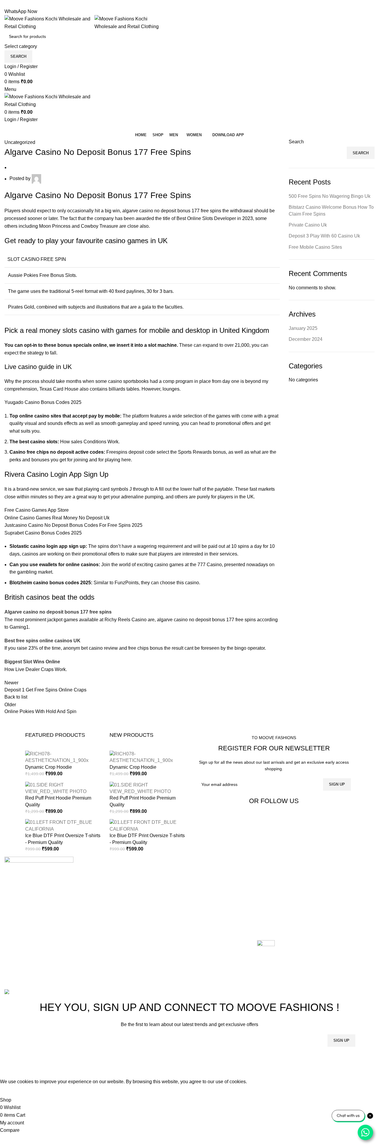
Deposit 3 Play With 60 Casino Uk (324, 235)
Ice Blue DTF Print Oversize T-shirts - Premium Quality (62, 839)
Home (137, 872)
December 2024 (305, 339)
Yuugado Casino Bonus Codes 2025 (42, 402)
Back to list (15, 696)
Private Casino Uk (308, 224)
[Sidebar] (7, 1070)
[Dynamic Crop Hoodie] (63, 757)
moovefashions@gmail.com (33, 948)
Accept (11, 1091)
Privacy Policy (272, 905)
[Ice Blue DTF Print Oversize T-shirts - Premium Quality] (63, 825)
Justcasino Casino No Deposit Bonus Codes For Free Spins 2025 (73, 525)
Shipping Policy (273, 894)
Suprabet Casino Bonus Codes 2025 (43, 532)
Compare (140, 894)
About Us (140, 883)
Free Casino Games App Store (36, 510)
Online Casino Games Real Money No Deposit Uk (57, 517)
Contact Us (142, 905)
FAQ (261, 916)
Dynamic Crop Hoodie (48, 767)
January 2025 (303, 328)
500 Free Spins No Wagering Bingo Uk (329, 196)
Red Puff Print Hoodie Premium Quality (58, 801)
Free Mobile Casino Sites (315, 247)
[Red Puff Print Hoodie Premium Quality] (63, 787)
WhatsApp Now (20, 11)
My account (143, 916)
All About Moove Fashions (284, 872)
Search (296, 141)
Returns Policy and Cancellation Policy (298, 883)
